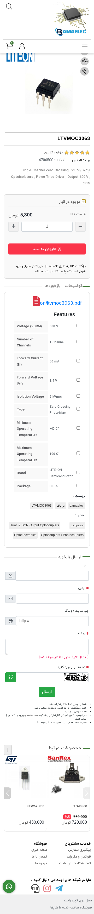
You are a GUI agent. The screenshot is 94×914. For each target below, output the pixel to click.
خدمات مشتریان (78, 843)
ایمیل (81, 588)
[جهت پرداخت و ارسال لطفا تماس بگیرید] (9, 886)
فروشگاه (40, 843)
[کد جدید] (10, 677)
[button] (86, 793)
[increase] (13, 227)
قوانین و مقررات (79, 856)
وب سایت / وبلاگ (77, 611)
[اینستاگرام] (47, 890)
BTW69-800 (35, 806)
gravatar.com (32, 715)
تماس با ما (39, 856)
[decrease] (80, 227)
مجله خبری (39, 850)
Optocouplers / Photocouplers (62, 535)
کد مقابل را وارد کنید (71, 667)
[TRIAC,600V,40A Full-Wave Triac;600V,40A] (68, 776)
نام (86, 565)
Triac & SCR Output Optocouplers (34, 525)
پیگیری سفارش (79, 850)
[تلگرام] (59, 890)
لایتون (77, 160)
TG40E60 (80, 806)
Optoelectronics (25, 535)
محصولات (77, 525)
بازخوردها (52, 286)
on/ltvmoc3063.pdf (60, 303)
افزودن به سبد (45, 249)
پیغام (81, 633)
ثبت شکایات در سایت (75, 863)
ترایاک (60, 506)
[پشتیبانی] (35, 890)
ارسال (47, 692)
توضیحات (73, 286)
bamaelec (76, 506)
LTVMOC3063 (42, 506)
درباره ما (41, 863)
